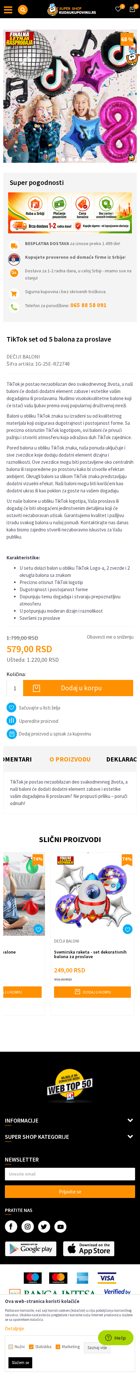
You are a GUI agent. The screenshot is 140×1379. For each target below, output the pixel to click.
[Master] (58, 1278)
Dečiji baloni (23, 356)
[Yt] (60, 1227)
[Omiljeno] (118, 5)
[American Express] (83, 1278)
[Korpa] (131, 15)
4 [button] (77, 159)
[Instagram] (27, 1226)
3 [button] (70, 159)
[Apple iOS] (88, 1248)
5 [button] (84, 159)
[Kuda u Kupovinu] (71, 9)
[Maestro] (33, 1278)
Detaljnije (14, 1328)
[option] (70, 96)
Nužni (20, 1347)
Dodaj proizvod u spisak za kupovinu (55, 734)
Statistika (43, 1347)
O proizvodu (70, 759)
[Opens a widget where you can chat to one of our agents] (115, 1338)
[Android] (30, 1248)
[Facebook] (11, 1226)
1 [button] (56, 159)
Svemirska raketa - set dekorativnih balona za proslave (90, 954)
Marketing (71, 1347)
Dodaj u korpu (81, 687)
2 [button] (63, 159)
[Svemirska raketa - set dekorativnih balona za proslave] (92, 894)
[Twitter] (44, 1227)
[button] (23, 10)
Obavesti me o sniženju (110, 637)
